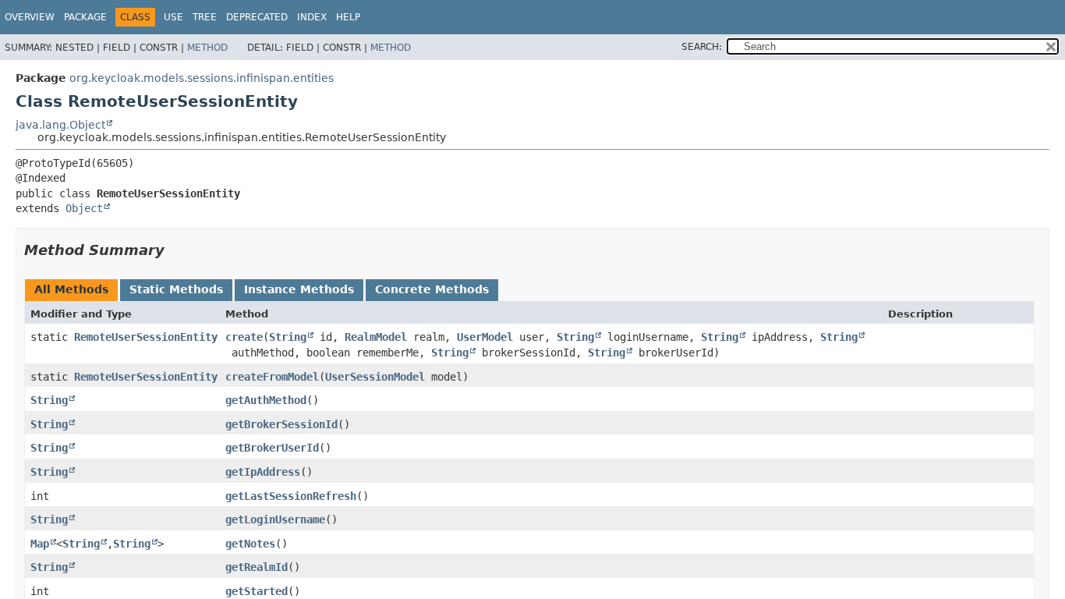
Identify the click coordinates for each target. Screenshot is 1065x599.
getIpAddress (262, 472)
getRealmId (256, 567)
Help (348, 17)
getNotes (250, 543)
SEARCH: (701, 46)
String (287, 337)
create (244, 337)
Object (84, 208)
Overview (30, 17)
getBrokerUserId (272, 447)
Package (85, 17)
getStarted (256, 591)
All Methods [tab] (71, 289)
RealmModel (376, 337)
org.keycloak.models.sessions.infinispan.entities (201, 78)
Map (39, 543)
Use (173, 17)
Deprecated (257, 17)
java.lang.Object (60, 125)
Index (312, 17)
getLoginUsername (275, 519)
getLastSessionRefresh (290, 496)
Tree (205, 17)
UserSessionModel (375, 376)
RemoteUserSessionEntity (146, 337)
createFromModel (272, 376)
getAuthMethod (265, 400)
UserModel (485, 337)
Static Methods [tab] (176, 289)
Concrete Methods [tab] (432, 289)
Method (207, 47)
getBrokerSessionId (281, 424)
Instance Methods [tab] (299, 289)
